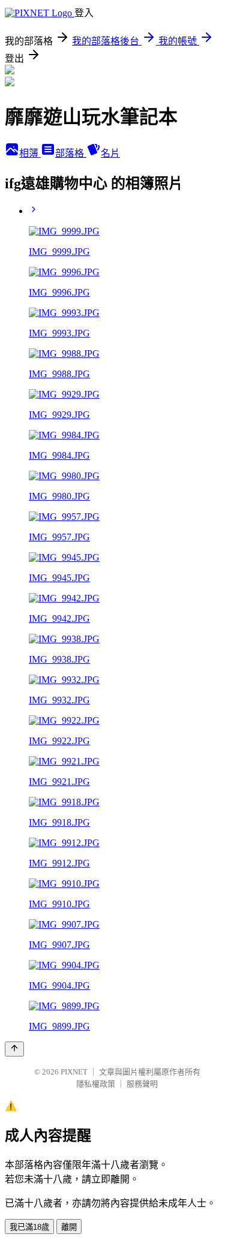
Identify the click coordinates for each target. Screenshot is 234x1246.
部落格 (70, 153)
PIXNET (74, 1071)
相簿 (30, 153)
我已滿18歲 (29, 1227)
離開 (69, 1227)
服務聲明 (142, 1083)
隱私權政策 (95, 1083)
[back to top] (14, 1049)
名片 (110, 153)
